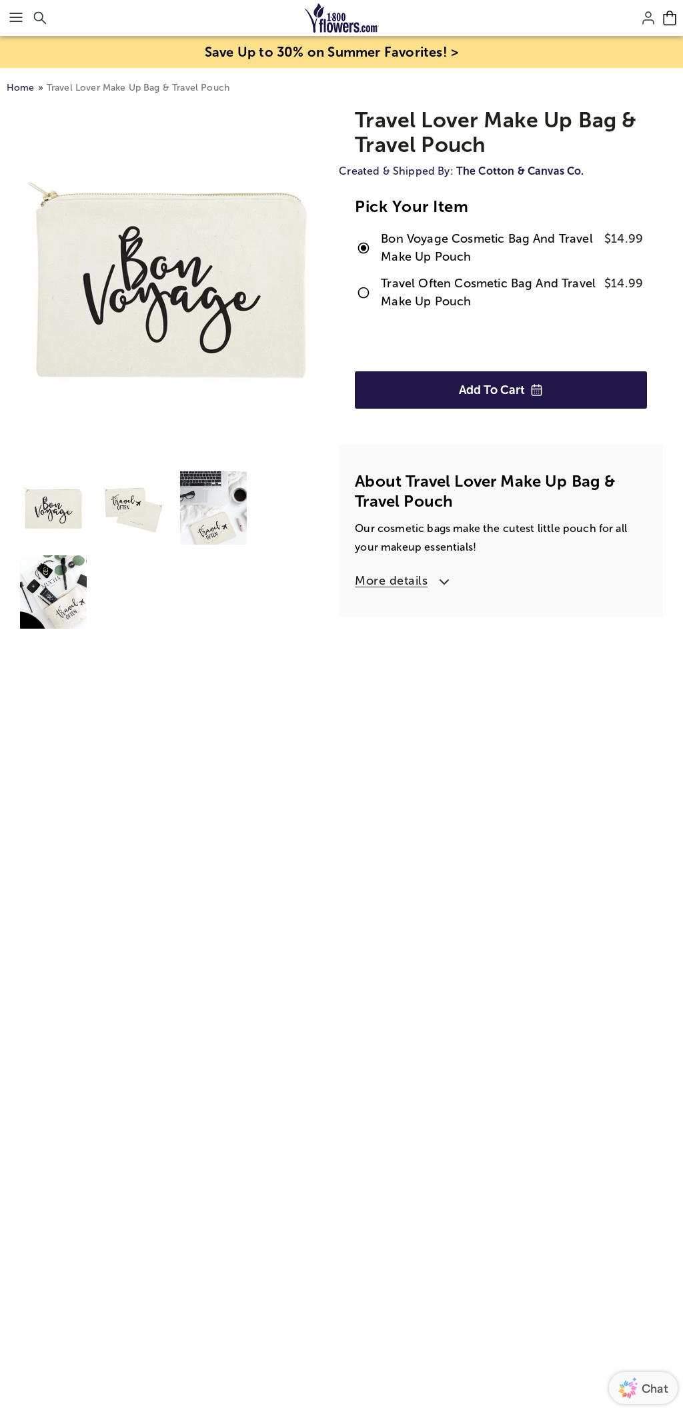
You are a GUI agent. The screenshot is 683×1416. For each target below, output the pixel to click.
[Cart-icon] (669, 18)
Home (21, 88)
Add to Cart (492, 390)
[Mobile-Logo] (342, 18)
